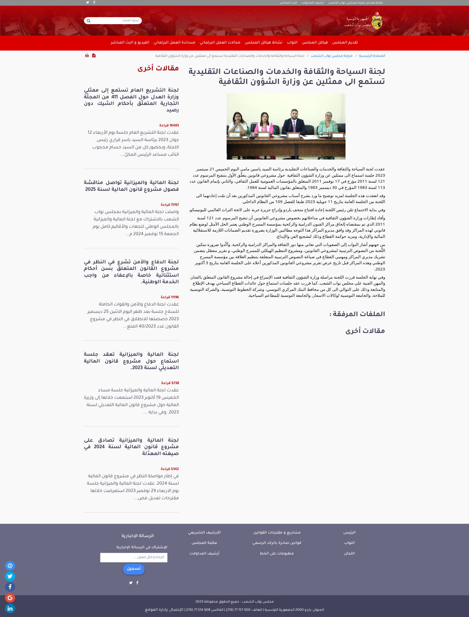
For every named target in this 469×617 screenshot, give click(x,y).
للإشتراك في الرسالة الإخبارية (141, 548)
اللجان (349, 554)
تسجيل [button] (134, 569)
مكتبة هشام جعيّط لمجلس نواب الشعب (355, 3)
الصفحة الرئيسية (372, 56)
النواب (349, 543)
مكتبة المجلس (204, 543)
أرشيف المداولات (312, 3)
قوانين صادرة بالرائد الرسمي (276, 543)
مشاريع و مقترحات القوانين (277, 533)
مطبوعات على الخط (277, 554)
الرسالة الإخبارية (138, 536)
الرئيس (349, 533)
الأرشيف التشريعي (204, 533)
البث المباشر (288, 3)
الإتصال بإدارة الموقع (164, 610)
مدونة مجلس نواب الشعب (332, 56)
